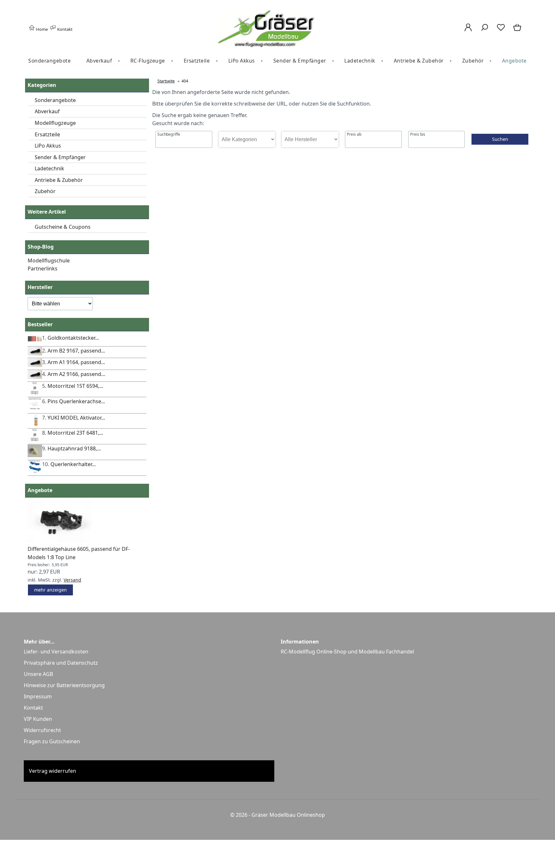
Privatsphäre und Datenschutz (61, 662)
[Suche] (484, 31)
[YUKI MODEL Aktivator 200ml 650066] (35, 424)
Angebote (514, 60)
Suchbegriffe (168, 134)
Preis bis (417, 134)
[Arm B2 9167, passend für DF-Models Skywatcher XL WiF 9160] (35, 353)
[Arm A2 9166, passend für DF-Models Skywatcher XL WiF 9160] (35, 376)
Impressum (38, 696)
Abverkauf (99, 60)
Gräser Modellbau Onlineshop (288, 814)
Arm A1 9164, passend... (76, 362)
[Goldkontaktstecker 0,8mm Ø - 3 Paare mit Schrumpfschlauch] (35, 341)
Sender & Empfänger (299, 60)
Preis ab (354, 134)
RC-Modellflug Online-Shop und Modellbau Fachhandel (347, 651)
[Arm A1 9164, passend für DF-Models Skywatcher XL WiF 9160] (35, 365)
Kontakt (64, 29)
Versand (72, 580)
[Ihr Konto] (468, 31)
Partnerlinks (42, 268)
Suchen (500, 139)
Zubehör (473, 60)
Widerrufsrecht (42, 730)
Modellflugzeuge (55, 122)
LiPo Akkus (241, 60)
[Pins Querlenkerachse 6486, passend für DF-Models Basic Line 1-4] (35, 408)
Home (41, 29)
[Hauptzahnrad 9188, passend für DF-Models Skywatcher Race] (35, 455)
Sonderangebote (49, 60)
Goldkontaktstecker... (73, 337)
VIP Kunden (38, 718)
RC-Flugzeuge (147, 60)
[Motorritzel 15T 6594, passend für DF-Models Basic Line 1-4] (35, 392)
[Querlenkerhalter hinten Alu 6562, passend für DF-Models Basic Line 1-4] (35, 471)
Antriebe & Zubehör (419, 60)
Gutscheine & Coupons (63, 226)
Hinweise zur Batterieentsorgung (64, 685)
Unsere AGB (38, 674)
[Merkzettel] (501, 31)
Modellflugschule (49, 260)
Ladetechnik (359, 60)
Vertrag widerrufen (52, 770)
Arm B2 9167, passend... (76, 350)
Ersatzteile (197, 60)
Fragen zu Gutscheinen (52, 741)
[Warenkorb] (517, 31)
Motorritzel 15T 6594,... (75, 385)
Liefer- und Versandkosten (56, 651)
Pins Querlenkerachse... (76, 401)
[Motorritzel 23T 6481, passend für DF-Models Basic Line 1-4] (35, 439)
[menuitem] (49, 61)
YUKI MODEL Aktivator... (76, 417)
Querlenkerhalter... (73, 464)
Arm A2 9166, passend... (76, 374)
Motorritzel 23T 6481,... (75, 432)
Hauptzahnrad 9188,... (74, 448)
